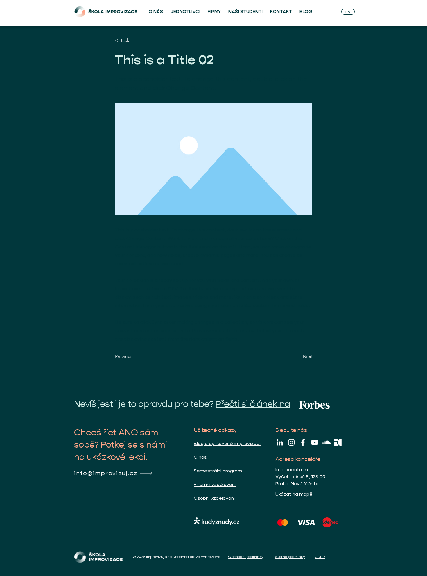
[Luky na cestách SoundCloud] (326, 442)
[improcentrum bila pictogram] (337, 442)
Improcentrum (291, 470)
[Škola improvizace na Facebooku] (303, 442)
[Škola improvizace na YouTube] (314, 442)
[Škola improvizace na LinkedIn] (279, 442)
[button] (134, 40)
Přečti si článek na (253, 404)
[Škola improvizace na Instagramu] (291, 442)
